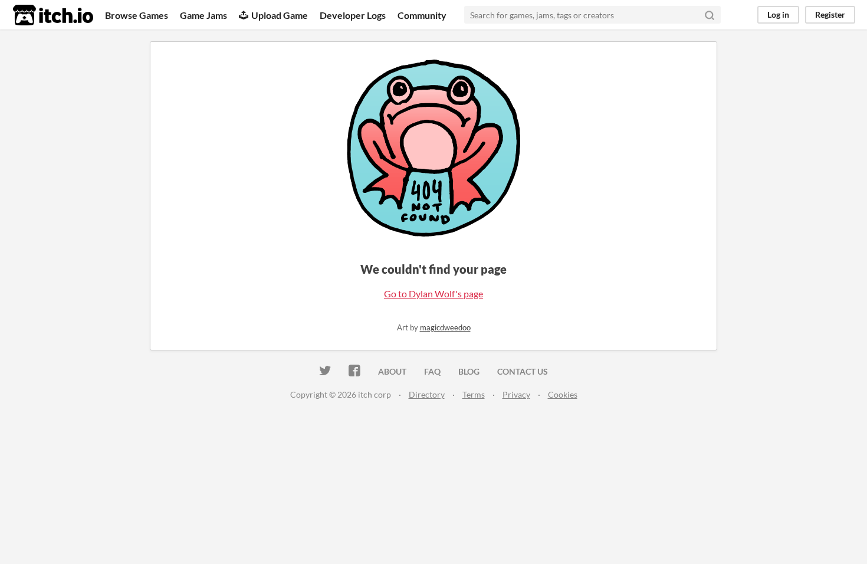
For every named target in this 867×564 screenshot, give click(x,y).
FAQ (432, 371)
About (392, 371)
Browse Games (136, 15)
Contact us (522, 371)
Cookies (562, 394)
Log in (778, 14)
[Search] (709, 15)
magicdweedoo (445, 327)
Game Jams (203, 15)
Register (830, 14)
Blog (469, 371)
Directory (427, 394)
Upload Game (279, 15)
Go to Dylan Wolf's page (433, 293)
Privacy (516, 394)
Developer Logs (353, 15)
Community (422, 15)
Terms (473, 394)
